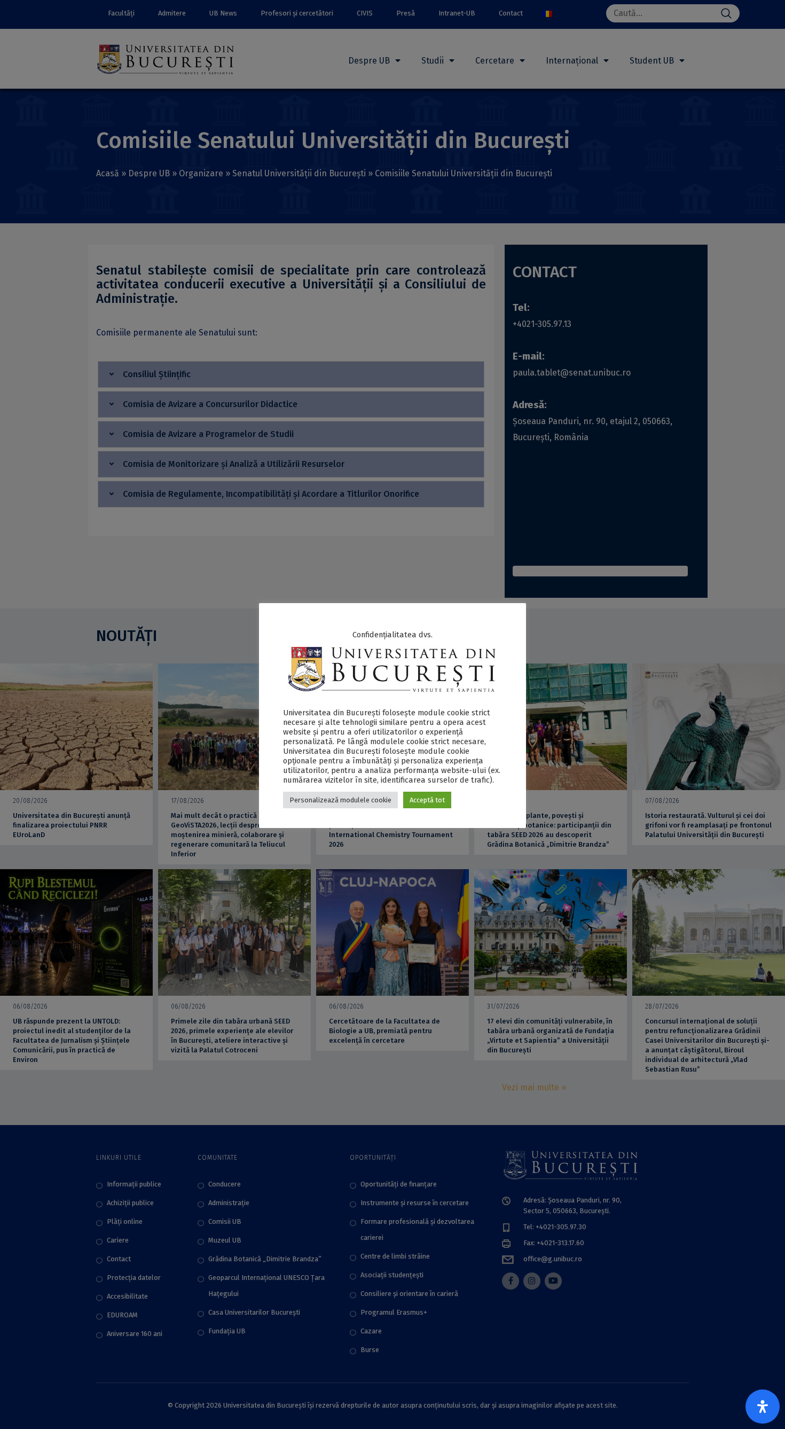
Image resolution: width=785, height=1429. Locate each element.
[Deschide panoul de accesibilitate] (762, 1406)
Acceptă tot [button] (427, 800)
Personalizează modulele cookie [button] (340, 800)
